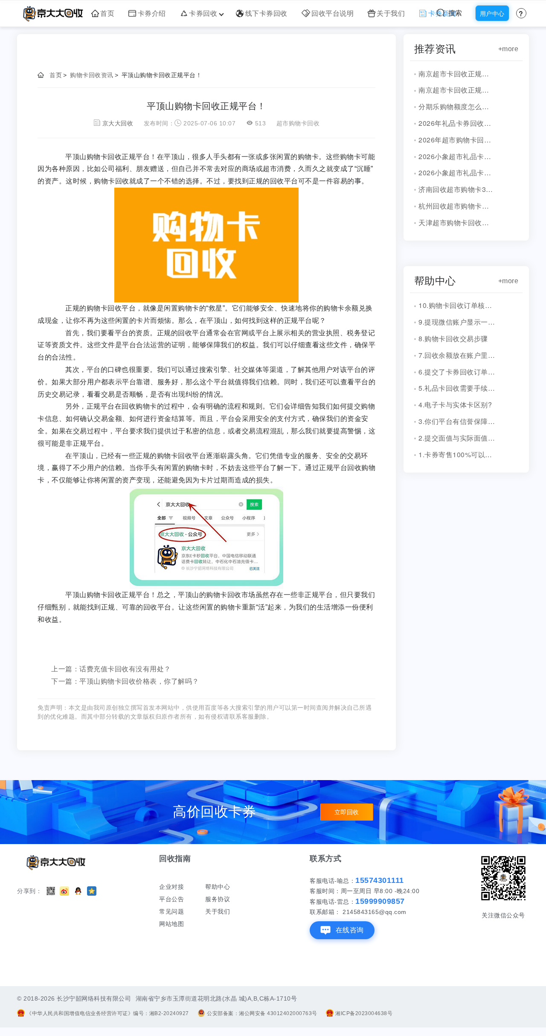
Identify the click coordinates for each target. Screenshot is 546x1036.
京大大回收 (118, 123)
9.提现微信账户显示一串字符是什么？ (456, 322)
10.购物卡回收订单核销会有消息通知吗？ (456, 305)
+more (508, 48)
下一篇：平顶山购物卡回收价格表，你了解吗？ (125, 681)
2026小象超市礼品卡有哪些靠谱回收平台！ (456, 156)
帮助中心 (217, 886)
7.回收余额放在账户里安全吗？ (456, 355)
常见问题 (171, 911)
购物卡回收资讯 (91, 75)
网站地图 (171, 923)
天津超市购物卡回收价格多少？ (456, 222)
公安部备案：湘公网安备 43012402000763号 (262, 1013)
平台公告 (171, 899)
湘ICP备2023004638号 (363, 1013)
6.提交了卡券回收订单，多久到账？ (456, 372)
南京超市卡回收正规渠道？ (456, 90)
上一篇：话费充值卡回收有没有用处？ (111, 669)
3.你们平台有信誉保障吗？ (456, 421)
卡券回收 (203, 13)
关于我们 (391, 13)
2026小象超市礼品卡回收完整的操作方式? (456, 172)
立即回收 (346, 812)
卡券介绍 (152, 13)
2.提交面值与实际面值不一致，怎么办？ (456, 438)
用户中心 (492, 13)
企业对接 (171, 886)
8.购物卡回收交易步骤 (453, 338)
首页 (107, 13)
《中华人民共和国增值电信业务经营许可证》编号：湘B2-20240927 (107, 1013)
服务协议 (217, 899)
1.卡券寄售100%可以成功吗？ (456, 454)
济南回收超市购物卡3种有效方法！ (456, 189)
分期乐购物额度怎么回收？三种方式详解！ (456, 106)
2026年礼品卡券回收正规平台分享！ (456, 123)
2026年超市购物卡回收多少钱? (456, 140)
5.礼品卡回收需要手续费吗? (456, 388)
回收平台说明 (332, 13)
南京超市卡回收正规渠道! (456, 73)
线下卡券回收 (266, 13)
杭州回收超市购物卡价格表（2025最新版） (456, 206)
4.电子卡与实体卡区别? (455, 404)
